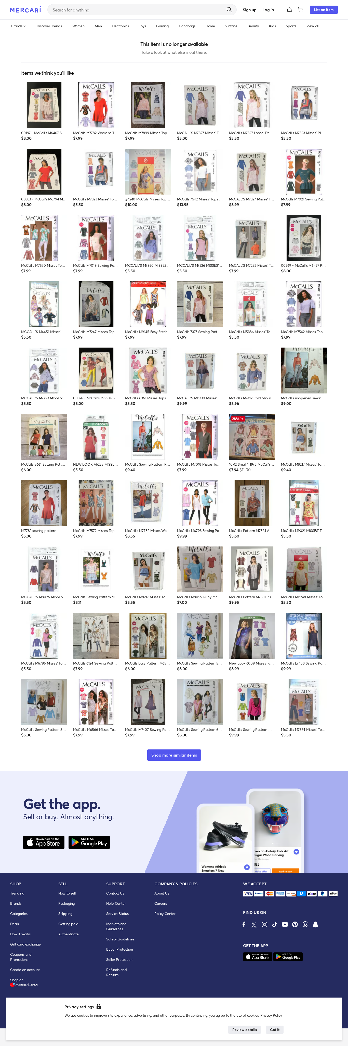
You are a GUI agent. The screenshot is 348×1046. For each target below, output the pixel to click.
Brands (15, 903)
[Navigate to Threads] (305, 924)
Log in (268, 9)
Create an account (25, 969)
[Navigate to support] (248, 894)
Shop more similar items (174, 755)
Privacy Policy (271, 1015)
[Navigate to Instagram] (264, 924)
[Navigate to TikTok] (275, 924)
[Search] (229, 10)
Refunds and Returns (116, 972)
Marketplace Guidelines (116, 926)
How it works (20, 934)
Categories (18, 913)
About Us (161, 893)
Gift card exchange (25, 944)
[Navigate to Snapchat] (315, 924)
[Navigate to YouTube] (285, 924)
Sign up (249, 9)
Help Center (116, 903)
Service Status (117, 913)
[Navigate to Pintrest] (295, 924)
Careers (160, 903)
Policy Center (165, 913)
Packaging (66, 903)
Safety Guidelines (120, 939)
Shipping (65, 913)
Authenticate (68, 934)
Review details (244, 1029)
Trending (17, 893)
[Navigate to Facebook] (244, 924)
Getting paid (68, 923)
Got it (274, 1029)
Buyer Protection (119, 949)
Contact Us (115, 893)
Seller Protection (119, 959)
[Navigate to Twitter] (254, 924)
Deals (14, 923)
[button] (289, 10)
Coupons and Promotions (21, 957)
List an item (324, 9)
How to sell (67, 893)
